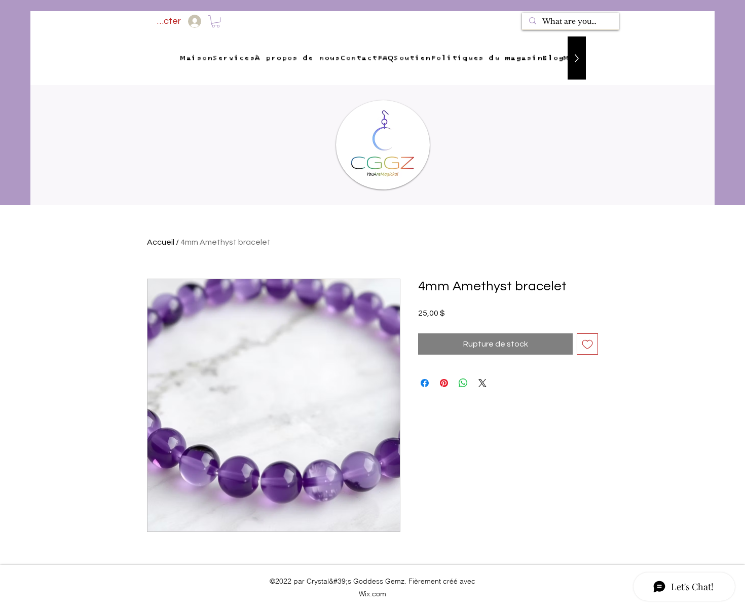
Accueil (160, 242)
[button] (215, 21)
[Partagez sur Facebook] (425, 383)
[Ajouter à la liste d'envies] (587, 344)
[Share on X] (482, 383)
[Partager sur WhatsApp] (463, 383)
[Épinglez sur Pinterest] (444, 383)
